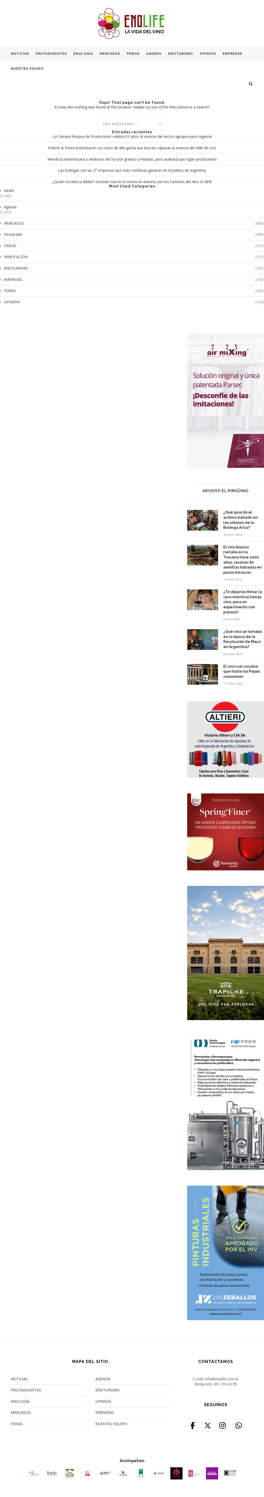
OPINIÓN (208, 54)
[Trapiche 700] (225, 889)
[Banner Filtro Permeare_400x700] (225, 1038)
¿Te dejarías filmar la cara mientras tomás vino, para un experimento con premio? (242, 602)
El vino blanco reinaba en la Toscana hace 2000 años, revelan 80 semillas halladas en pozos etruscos (242, 559)
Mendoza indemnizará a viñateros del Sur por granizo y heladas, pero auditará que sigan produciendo (132, 159)
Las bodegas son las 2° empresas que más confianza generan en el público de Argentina (132, 170)
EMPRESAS (232, 54)
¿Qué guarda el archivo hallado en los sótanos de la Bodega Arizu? (240, 520)
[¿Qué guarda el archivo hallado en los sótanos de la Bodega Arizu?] (202, 520)
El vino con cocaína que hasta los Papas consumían (241, 671)
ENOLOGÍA (83, 54)
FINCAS (133, 245)
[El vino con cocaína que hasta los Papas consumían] (202, 674)
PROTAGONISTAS (51, 54)
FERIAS (133, 54)
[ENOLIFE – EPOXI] (225, 1188)
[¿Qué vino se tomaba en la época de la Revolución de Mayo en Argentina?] (202, 639)
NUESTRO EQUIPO (27, 68)
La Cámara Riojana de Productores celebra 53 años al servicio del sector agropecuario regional (132, 136)
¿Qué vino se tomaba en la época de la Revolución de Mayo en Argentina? (242, 639)
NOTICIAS (20, 54)
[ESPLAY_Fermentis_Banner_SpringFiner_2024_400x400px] (225, 796)
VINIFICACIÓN (133, 256)
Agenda (10, 206)
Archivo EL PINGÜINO (226, 491)
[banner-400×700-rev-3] (225, 336)
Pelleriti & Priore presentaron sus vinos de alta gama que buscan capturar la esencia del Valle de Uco (132, 147)
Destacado (133, 234)
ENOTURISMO (180, 54)
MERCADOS (110, 54)
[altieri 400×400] (225, 704)
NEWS (9, 190)
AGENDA (153, 54)
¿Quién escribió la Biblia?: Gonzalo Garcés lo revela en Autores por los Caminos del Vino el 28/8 (132, 181)
